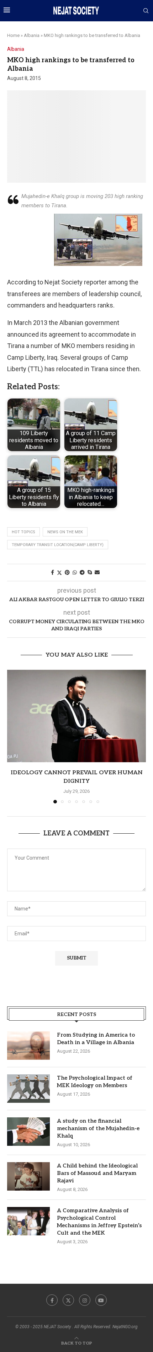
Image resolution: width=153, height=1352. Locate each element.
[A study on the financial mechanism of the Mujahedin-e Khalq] (28, 1131)
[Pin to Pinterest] (67, 572)
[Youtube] (101, 1300)
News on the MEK (65, 532)
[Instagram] (84, 1300)
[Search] (145, 11)
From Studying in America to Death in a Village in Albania (96, 1039)
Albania (31, 35)
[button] (13, 736)
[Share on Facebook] (52, 572)
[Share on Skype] (90, 572)
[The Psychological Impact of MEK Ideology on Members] (28, 1088)
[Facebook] (52, 1300)
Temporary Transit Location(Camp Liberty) (58, 545)
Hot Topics (23, 532)
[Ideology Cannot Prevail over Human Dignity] (76, 716)
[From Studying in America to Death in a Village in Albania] (28, 1045)
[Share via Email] (97, 572)
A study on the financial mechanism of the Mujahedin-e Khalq (98, 1128)
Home (13, 35)
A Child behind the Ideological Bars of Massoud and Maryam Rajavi (97, 1173)
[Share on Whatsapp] (75, 572)
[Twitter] (68, 1300)
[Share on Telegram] (82, 572)
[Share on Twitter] (59, 573)
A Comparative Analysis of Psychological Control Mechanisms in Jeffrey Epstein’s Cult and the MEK (99, 1221)
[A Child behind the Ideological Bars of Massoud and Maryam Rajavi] (28, 1176)
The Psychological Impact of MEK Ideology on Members (94, 1082)
